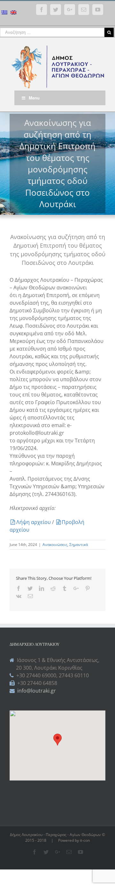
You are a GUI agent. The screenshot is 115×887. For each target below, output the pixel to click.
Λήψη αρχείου (34, 522)
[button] (57, 739)
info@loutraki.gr (36, 690)
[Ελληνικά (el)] (4, 13)
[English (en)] (13, 13)
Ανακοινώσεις (54, 544)
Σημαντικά (78, 544)
